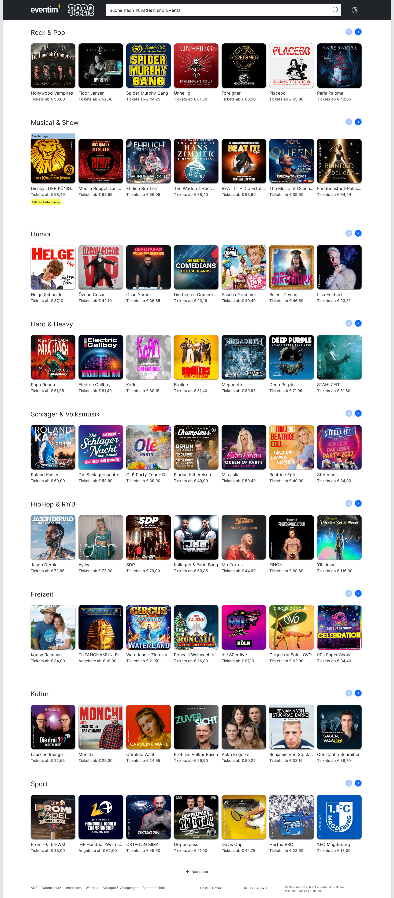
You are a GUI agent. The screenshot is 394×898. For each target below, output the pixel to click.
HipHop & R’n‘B (53, 504)
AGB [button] (34, 888)
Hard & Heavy (52, 324)
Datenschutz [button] (51, 888)
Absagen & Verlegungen (120, 888)
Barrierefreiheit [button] (154, 888)
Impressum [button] (73, 888)
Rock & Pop (48, 32)
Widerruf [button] (92, 888)
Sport (39, 784)
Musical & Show (55, 122)
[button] (358, 31)
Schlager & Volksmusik (65, 414)
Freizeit (42, 594)
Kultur (40, 694)
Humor (41, 234)
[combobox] (218, 10)
